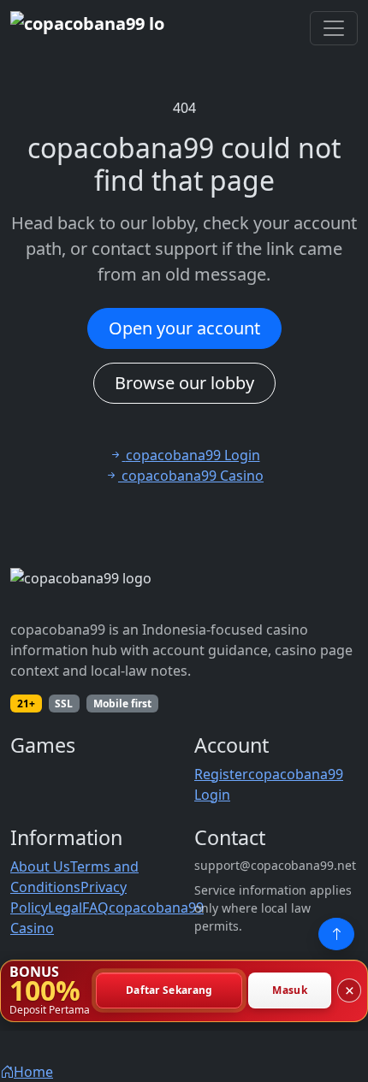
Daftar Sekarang (169, 991)
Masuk (289, 991)
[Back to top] (336, 934)
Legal (65, 907)
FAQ (95, 907)
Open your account (184, 328)
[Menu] (334, 28)
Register (221, 774)
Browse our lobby (184, 382)
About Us (40, 866)
